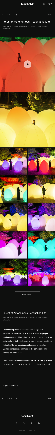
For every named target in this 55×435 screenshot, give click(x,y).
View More (26, 295)
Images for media (9, 386)
